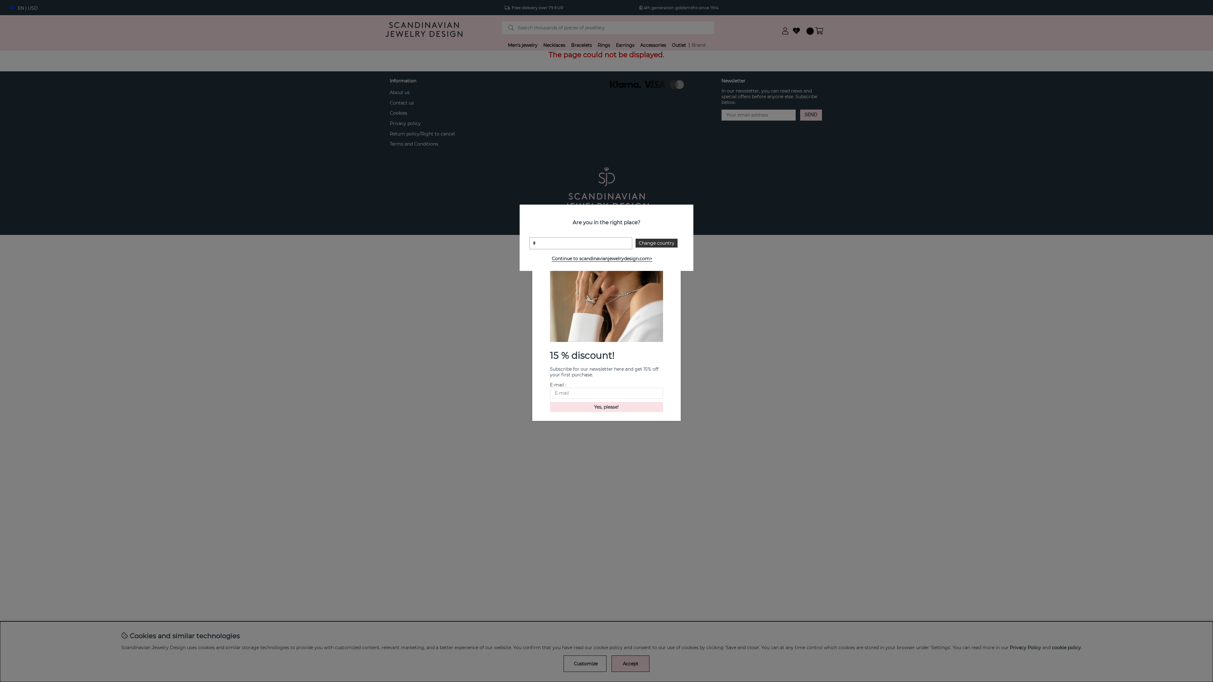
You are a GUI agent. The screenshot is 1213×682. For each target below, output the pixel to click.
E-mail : (558, 385)
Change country (656, 243)
